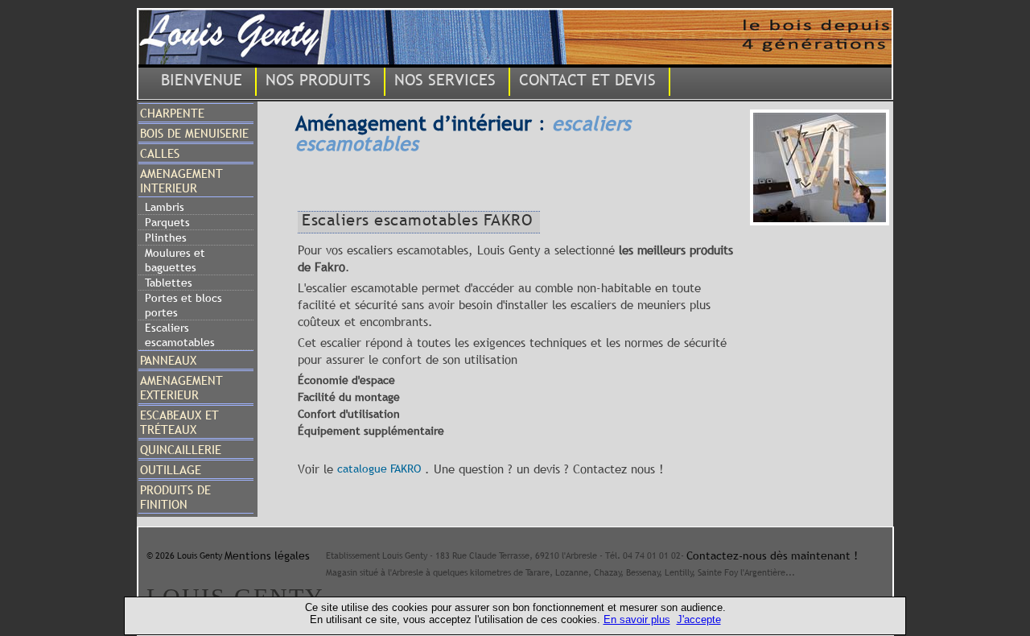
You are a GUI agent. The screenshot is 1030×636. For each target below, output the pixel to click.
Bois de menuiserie (194, 133)
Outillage (170, 469)
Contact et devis (587, 79)
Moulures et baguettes (175, 260)
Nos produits (318, 79)
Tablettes (168, 282)
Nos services (445, 79)
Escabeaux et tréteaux (179, 422)
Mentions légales (267, 555)
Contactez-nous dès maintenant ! (772, 555)
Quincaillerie (180, 449)
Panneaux (168, 360)
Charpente (172, 113)
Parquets (167, 222)
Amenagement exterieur (181, 387)
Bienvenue (201, 79)
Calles (159, 153)
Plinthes (166, 237)
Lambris (164, 207)
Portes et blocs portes (183, 305)
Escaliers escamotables (180, 334)
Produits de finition (175, 496)
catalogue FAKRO (379, 468)
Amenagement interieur (181, 180)
